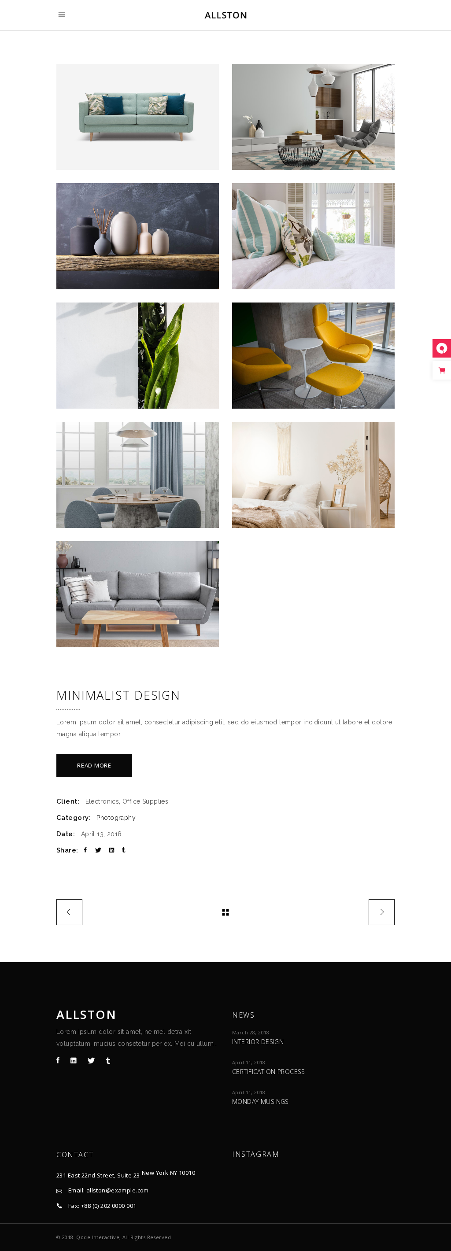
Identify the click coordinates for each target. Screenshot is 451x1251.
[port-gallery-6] (313, 356)
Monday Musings (260, 1101)
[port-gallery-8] (313, 475)
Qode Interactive (97, 1237)
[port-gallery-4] (313, 236)
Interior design (258, 1041)
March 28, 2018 (251, 1032)
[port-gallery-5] (137, 356)
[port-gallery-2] (313, 117)
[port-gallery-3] (137, 236)
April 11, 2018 (249, 1062)
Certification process (268, 1071)
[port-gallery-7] (137, 475)
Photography (116, 817)
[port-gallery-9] (137, 594)
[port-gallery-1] (137, 117)
